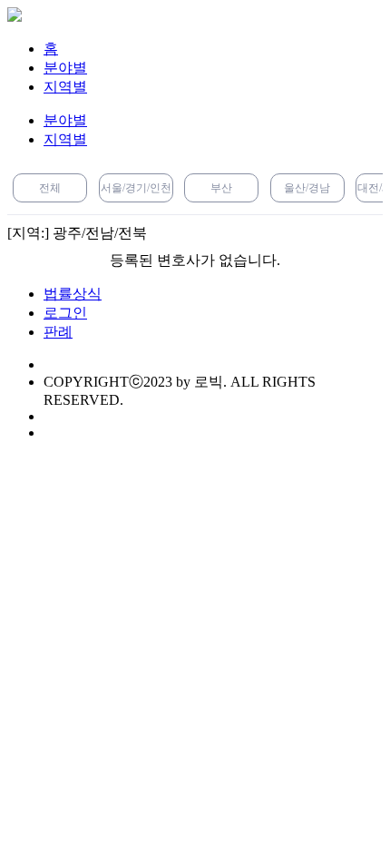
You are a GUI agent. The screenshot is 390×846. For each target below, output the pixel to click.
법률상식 (73, 293)
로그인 (65, 312)
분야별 (65, 67)
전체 (50, 188)
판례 (58, 331)
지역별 (65, 86)
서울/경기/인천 (136, 188)
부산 (221, 188)
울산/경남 (307, 188)
